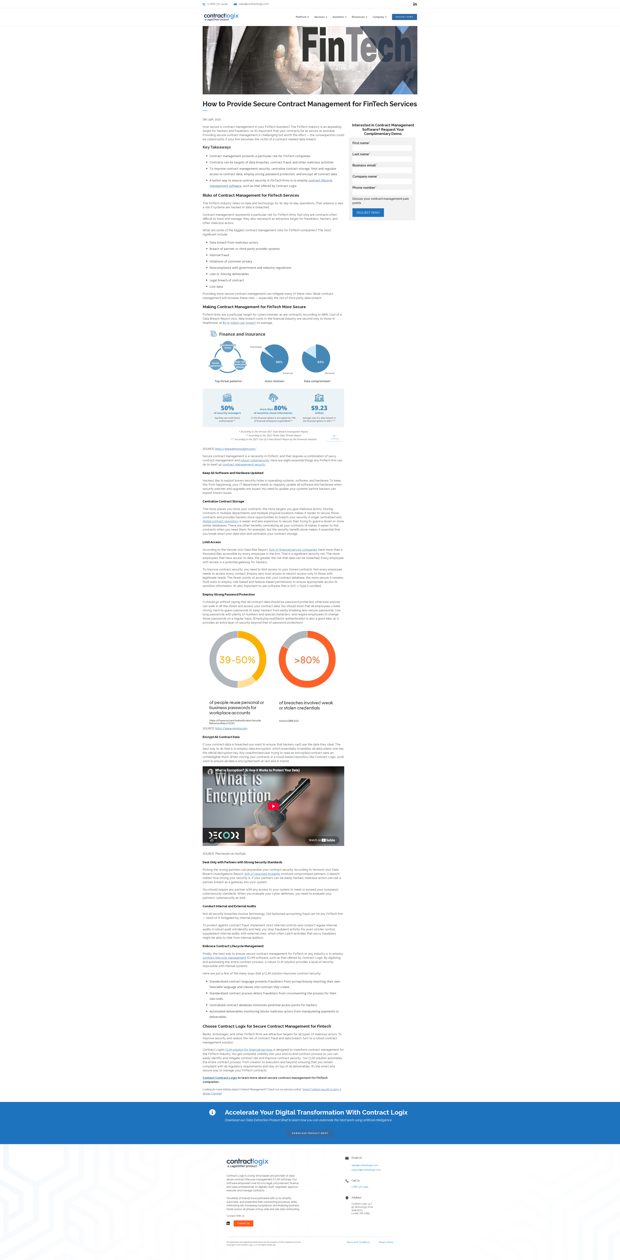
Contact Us (243, 1223)
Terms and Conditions (358, 1242)
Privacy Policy (386, 1242)
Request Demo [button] (404, 17)
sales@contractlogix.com (254, 3)
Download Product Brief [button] (310, 1133)
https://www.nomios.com (231, 728)
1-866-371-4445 (359, 1187)
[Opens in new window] (228, 1225)
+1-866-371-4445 (217, 3)
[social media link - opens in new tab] (415, 3)
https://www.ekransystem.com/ (235, 449)
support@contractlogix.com (366, 1170)
